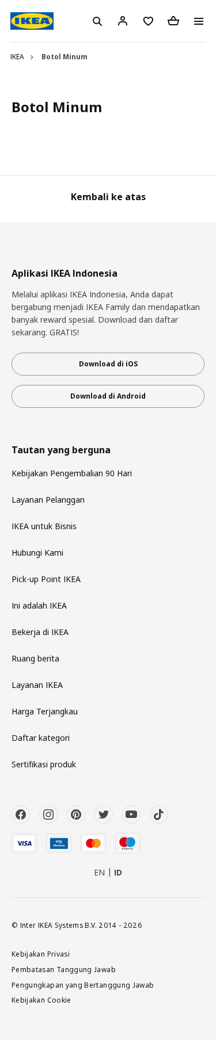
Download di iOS (108, 364)
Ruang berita (35, 658)
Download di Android (108, 396)
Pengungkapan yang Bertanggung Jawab (83, 984)
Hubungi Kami (37, 552)
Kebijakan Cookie (41, 999)
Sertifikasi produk (44, 764)
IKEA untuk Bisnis (44, 526)
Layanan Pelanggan (48, 499)
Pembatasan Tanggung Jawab (64, 969)
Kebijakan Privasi (41, 953)
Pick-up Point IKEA (46, 578)
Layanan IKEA (37, 684)
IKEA (17, 57)
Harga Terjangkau (45, 711)
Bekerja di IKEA (40, 631)
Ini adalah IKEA (39, 605)
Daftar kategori (41, 737)
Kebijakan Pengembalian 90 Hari (72, 473)
